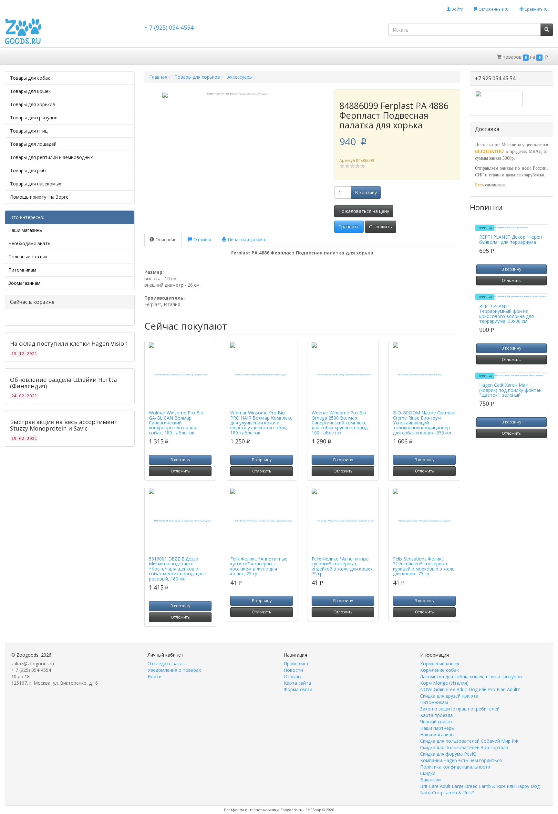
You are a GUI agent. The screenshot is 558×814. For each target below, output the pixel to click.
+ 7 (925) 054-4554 (168, 27)
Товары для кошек (30, 91)
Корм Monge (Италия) (444, 683)
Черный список (436, 722)
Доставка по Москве (100, 57)
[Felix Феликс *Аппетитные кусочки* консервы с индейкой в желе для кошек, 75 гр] (343, 521)
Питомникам (22, 270)
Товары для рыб (28, 170)
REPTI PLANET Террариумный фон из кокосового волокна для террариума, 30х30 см (506, 313)
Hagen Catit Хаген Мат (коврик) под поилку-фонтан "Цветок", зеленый (510, 390)
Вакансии (430, 780)
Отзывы (292, 676)
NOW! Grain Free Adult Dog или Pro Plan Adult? (470, 689)
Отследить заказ (166, 663)
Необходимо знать (29, 243)
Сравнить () (535, 9)
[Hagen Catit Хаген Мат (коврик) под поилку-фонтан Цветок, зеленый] (511, 376)
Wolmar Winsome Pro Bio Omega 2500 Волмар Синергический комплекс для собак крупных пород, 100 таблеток (340, 423)
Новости (293, 670)
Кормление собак (439, 670)
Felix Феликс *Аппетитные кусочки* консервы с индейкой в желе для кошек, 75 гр (343, 566)
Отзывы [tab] (201, 239)
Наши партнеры (437, 728)
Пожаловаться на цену (363, 211)
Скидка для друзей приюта (449, 696)
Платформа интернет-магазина (251, 809)
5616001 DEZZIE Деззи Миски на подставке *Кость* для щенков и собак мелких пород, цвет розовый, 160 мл (177, 569)
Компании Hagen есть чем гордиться (461, 760)
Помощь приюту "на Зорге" (40, 197)
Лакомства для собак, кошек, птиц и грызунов (471, 676)
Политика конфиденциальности (455, 767)
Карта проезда (436, 715)
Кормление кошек (440, 663)
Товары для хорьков (32, 104)
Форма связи (298, 689)
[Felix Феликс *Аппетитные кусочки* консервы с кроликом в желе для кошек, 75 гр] (261, 521)
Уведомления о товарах (174, 670)
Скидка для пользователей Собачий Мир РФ (469, 741)
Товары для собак (30, 78)
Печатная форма (245, 239)
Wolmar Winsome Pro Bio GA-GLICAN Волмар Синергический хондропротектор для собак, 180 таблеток (176, 423)
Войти (456, 9)
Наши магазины (25, 230)
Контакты (248, 57)
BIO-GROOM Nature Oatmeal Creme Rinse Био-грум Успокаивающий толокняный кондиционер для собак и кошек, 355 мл (424, 423)
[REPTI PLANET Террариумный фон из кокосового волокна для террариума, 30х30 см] (511, 298)
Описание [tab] (165, 239)
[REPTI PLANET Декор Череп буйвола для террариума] (511, 228)
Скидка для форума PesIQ (448, 754)
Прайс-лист (296, 663)
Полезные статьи (27, 256)
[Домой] (12, 56)
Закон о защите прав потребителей (460, 709)
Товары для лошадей (33, 144)
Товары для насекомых (35, 184)
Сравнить (348, 226)
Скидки (59, 57)
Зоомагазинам (24, 283)
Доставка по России (154, 57)
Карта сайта (297, 683)
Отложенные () (493, 9)
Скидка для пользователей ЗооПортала (464, 747)
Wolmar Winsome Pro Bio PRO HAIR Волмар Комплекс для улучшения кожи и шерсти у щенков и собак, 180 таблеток (261, 423)
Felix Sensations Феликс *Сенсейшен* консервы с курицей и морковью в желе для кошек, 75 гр (424, 566)
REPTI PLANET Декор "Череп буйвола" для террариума (510, 239)
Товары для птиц (28, 131)
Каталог (33, 57)
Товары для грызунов (33, 117)
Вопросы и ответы (207, 57)
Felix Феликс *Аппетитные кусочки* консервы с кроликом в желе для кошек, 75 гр (258, 566)
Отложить (380, 226)
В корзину (366, 192)
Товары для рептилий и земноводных (51, 157)
